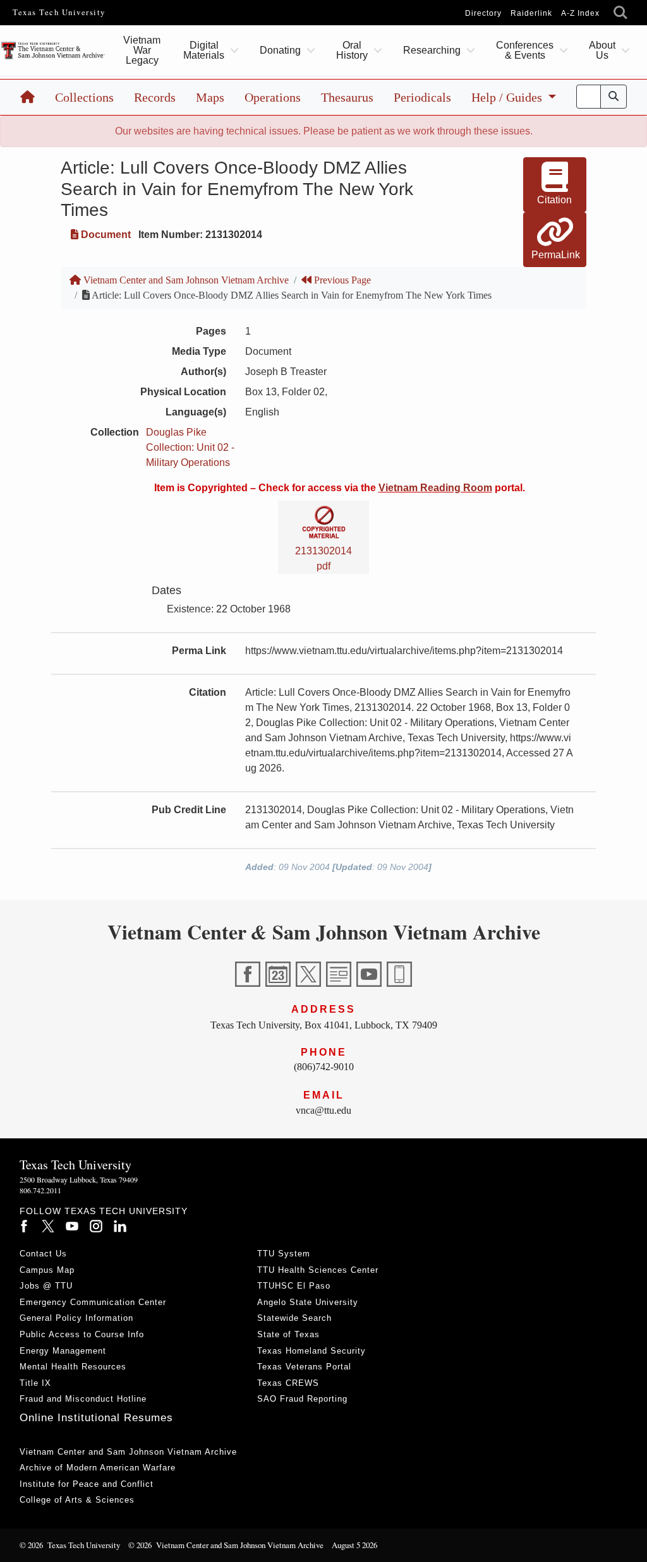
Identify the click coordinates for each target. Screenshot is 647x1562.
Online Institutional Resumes (96, 1418)
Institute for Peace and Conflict (87, 1484)
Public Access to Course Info (82, 1334)
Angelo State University (307, 1302)
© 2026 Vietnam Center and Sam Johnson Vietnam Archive (226, 1545)
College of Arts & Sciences (77, 1500)
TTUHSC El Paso (293, 1286)
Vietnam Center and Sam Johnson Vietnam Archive (185, 280)
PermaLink (555, 254)
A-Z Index (580, 13)
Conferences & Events (524, 50)
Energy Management (63, 1351)
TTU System (283, 1253)
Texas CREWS (288, 1383)
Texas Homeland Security (311, 1351)
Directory (483, 13)
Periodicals (422, 97)
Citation (554, 199)
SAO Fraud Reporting (302, 1399)
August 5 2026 (354, 1545)
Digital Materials (203, 50)
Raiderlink (531, 13)
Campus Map (47, 1270)
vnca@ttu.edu (323, 1110)
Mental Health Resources (73, 1366)
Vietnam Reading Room (435, 487)
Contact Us (43, 1253)
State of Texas (288, 1334)
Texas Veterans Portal (304, 1366)
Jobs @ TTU (46, 1286)
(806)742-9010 (324, 1066)
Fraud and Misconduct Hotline (83, 1399)
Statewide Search (294, 1318)
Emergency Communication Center (93, 1302)
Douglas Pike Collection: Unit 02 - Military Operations (190, 447)
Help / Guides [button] (508, 97)
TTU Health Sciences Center (317, 1270)
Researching (432, 50)
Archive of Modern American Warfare (98, 1467)
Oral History (352, 50)
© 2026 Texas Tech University (70, 1545)
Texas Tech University (59, 12)
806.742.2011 (40, 1190)
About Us (602, 50)
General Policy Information (76, 1318)
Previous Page (341, 280)
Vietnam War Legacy (141, 50)
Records (155, 97)
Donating (280, 50)
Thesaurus (347, 97)
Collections (84, 97)
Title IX (35, 1383)
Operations (273, 97)
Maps (210, 97)
